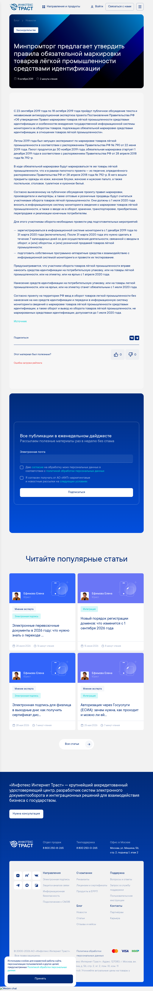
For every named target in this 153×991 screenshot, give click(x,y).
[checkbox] (21, 467)
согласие (37, 467)
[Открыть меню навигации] (140, 6)
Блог (17, 20)
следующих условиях (73, 481)
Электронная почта (32, 452)
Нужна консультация (26, 813)
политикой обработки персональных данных (75, 471)
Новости (31, 20)
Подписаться (76, 492)
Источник (20, 321)
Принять (40, 978)
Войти (99, 6)
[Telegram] (137, 338)
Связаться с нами (119, 6)
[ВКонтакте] (131, 338)
